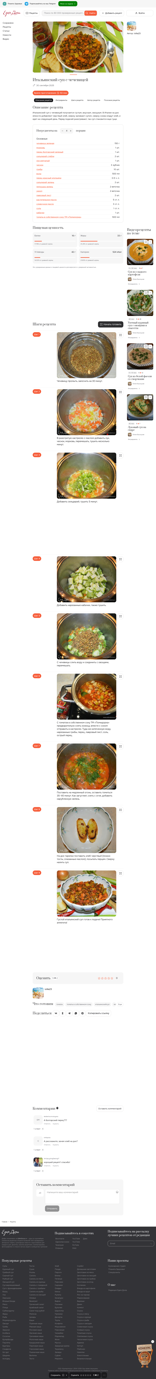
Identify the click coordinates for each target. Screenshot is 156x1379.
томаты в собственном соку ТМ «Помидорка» (58, 217)
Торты (57, 1320)
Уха (4, 1295)
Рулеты (58, 1295)
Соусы (80, 1311)
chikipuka (47, 1138)
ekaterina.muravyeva (51, 1116)
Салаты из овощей (37, 1295)
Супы (5, 1266)
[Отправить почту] (151, 1243)
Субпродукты (8, 1311)
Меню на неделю (66, 4)
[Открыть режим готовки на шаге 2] (120, 392)
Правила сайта (53, 1371)
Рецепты (7, 27)
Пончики (58, 1304)
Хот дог (6, 1352)
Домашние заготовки (86, 1269)
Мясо (5, 1304)
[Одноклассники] (62, 1013)
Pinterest (59, 1248)
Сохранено (8, 23)
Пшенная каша (35, 1323)
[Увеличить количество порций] (70, 130)
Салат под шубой (36, 1311)
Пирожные (59, 1330)
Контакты (104, 1371)
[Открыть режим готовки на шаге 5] (120, 616)
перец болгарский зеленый (49, 152)
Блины (57, 1275)
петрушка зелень (44, 186)
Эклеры (58, 1352)
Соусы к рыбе (83, 1320)
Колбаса (6, 1333)
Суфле (58, 1355)
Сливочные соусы (85, 1327)
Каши (31, 1320)
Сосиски (6, 1336)
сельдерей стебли (45, 156)
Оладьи (58, 1288)
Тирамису (59, 1349)
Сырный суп (8, 1275)
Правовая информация (92, 1371)
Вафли (58, 1301)
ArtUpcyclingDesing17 (51, 1159)
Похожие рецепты (112, 100)
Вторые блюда (9, 1301)
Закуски (6, 1330)
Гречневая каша (36, 1336)
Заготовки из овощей (86, 1275)
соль (38, 208)
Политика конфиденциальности (71, 1371)
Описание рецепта (43, 100)
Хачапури (59, 1298)
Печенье (58, 1279)
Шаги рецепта (77, 100)
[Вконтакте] (56, 1013)
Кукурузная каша (37, 1342)
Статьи (6, 31)
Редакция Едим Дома (117, 1290)
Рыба (5, 1317)
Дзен (85, 1238)
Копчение (81, 1285)
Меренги (59, 1358)
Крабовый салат (36, 1307)
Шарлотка (59, 1311)
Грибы (5, 1327)
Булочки (58, 1307)
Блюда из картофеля (86, 1288)
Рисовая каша (35, 1330)
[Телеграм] (69, 1013)
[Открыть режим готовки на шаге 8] (120, 810)
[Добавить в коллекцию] (150, 242)
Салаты (32, 1275)
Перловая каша (36, 1346)
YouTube (76, 1238)
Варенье (80, 1301)
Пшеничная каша (36, 1352)
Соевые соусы (83, 1330)
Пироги (58, 1272)
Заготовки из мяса (85, 1272)
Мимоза (32, 1314)
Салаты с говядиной (38, 1285)
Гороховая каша (36, 1349)
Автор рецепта (93, 100)
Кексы (57, 1291)
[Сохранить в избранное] (146, 242)
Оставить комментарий (109, 1108)
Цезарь (32, 1317)
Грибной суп (8, 1272)
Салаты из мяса (36, 1279)
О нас (112, 1285)
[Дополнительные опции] (104, 1375)
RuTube (75, 1245)
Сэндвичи (7, 1349)
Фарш (5, 1314)
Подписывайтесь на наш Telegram (43, 4)
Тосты (31, 1266)
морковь (40, 147)
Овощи (6, 1323)
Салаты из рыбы (36, 1291)
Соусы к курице (84, 1317)
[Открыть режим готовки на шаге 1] (120, 335)
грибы (39, 169)
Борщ (5, 1291)
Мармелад (59, 1336)
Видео (6, 39)
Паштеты (6, 1342)
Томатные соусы (84, 1333)
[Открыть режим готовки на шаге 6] (120, 676)
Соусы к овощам (84, 1323)
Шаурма (6, 1355)
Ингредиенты (61, 100)
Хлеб (57, 1266)
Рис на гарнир (83, 1295)
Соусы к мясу (83, 1314)
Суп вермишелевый (11, 1285)
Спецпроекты (114, 1272)
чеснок (39, 165)
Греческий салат (36, 1304)
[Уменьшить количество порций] (62, 130)
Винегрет (33, 1301)
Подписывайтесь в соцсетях (74, 1233)
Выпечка (33, 1355)
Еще (120, 1004)
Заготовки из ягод (85, 1282)
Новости (7, 35)
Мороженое (60, 1327)
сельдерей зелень (45, 182)
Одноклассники (62, 1242)
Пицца (57, 1269)
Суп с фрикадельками (12, 1288)
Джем (79, 1304)
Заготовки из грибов (86, 1279)
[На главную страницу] (12, 13)
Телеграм (59, 1245)
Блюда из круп (83, 1291)
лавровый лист (43, 195)
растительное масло (46, 199)
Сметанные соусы (85, 1336)
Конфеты (59, 1323)
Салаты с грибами (37, 1288)
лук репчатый (43, 160)
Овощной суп (8, 1282)
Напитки (81, 1352)
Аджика (80, 1342)
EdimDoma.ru (22, 1238)
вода (38, 173)
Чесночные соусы (85, 1339)
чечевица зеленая (45, 143)
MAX (74, 1248)
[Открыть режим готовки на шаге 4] (120, 559)
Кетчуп (80, 1346)
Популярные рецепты (17, 1261)
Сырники (59, 1285)
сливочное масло (45, 204)
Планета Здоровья (15, 4)
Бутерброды (8, 1339)
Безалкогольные (84, 1358)
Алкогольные (83, 1355)
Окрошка (7, 1298)
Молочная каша (36, 1339)
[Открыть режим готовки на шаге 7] (120, 746)
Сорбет (80, 1266)
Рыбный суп (8, 1279)
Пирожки (59, 1282)
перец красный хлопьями (48, 178)
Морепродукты (9, 1320)
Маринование (83, 1298)
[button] (66, 1375)
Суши (31, 1269)
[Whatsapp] (76, 1013)
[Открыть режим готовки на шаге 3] (120, 455)
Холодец (6, 1358)
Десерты (58, 1317)
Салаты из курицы (37, 1282)
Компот (80, 1307)
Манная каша (35, 1327)
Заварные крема (62, 1346)
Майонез (81, 1349)
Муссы (58, 1342)
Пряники (59, 1314)
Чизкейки (59, 1333)
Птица (5, 1307)
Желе (57, 1339)
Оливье (32, 1298)
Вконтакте (59, 1238)
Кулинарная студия (117, 1266)
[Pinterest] (82, 1013)
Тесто (31, 1358)
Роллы (32, 1272)
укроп (39, 191)
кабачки (40, 212)
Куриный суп (8, 1269)
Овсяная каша (35, 1333)
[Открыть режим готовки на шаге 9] (120, 873)
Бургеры (6, 1346)
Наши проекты (118, 1261)
